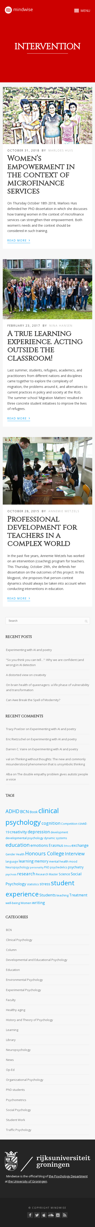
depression (39, 831)
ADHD (12, 811)
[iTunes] (44, 1215)
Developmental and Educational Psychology (36, 960)
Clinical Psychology (19, 940)
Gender (10, 854)
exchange (80, 845)
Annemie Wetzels (63, 511)
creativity (18, 831)
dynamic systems (55, 838)
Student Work (15, 1120)
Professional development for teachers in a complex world (42, 531)
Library (11, 1040)
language (12, 861)
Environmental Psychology (24, 980)
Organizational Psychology (24, 1080)
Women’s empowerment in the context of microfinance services (41, 175)
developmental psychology (24, 838)
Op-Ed (10, 1070)
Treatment (78, 895)
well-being (13, 903)
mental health (58, 861)
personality (36, 867)
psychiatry (75, 867)
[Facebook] (30, 1215)
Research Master (47, 874)
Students (47, 895)
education (18, 844)
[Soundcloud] (51, 1215)
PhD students (15, 1090)
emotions (39, 845)
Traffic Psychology (18, 1130)
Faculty (11, 1000)
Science (64, 874)
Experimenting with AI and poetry (29, 650)
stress (45, 884)
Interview (75, 853)
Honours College (44, 853)
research (26, 874)
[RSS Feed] (65, 1215)
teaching (62, 895)
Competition (69, 823)
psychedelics (58, 867)
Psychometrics (16, 1100)
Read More (18, 240)
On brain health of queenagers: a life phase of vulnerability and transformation (47, 687)
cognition (51, 823)
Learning (12, 1030)
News (10, 1060)
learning (26, 861)
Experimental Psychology (23, 990)
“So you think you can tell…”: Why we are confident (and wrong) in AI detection (45, 662)
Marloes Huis (60, 150)
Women (26, 903)
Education (13, 970)
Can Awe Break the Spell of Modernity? (33, 700)
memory (41, 861)
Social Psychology (18, 1110)
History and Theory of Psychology (29, 1020)
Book (34, 812)
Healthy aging (15, 1010)
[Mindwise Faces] (58, 1215)
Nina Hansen (61, 326)
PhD (46, 867)
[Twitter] (37, 1215)
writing (38, 902)
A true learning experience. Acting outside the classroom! (45, 346)
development (59, 832)
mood (73, 861)
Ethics (67, 845)
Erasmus (56, 845)
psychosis (11, 874)
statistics (33, 884)
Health (20, 854)
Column (11, 950)
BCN (24, 811)
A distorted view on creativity (26, 675)
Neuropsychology (17, 867)
